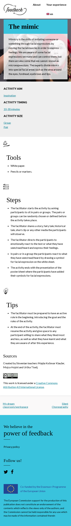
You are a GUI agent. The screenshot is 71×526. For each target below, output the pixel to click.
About (37, 4)
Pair (6, 127)
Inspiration (10, 95)
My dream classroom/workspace (15, 405)
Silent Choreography (60, 405)
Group (7, 122)
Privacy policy (12, 446)
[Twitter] (6, 472)
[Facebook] (12, 472)
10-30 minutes (12, 109)
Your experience (56, 4)
